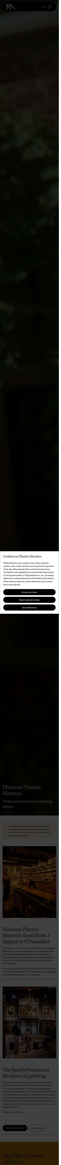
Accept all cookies (29, 592)
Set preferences (29, 607)
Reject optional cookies (29, 599)
